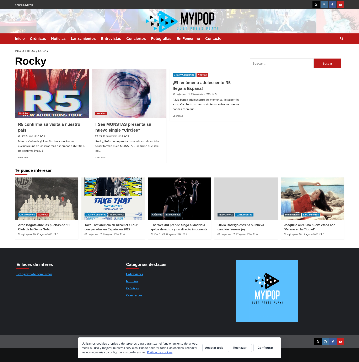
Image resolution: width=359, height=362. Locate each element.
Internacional (117, 214)
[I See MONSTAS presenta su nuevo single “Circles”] (129, 93)
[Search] (341, 38)
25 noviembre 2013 (200, 94)
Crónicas (38, 39)
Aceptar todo (214, 347)
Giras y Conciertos (184, 74)
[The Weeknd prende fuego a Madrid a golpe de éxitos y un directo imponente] (179, 198)
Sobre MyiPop (24, 4)
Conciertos (136, 39)
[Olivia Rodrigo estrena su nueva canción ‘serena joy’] (246, 198)
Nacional (43, 214)
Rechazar (240, 347)
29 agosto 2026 (111, 234)
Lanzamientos (83, 39)
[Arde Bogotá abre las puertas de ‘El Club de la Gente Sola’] (46, 198)
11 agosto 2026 (310, 234)
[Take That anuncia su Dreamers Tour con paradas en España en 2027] (113, 198)
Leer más (23, 157)
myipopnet (181, 94)
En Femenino (188, 39)
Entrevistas (111, 39)
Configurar (265, 347)
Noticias (58, 39)
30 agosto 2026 (44, 234)
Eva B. (157, 234)
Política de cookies (159, 352)
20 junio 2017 (32, 136)
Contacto (213, 39)
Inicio (20, 39)
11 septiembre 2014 (113, 136)
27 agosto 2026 (244, 234)
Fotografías (161, 39)
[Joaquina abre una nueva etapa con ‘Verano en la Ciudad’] (312, 198)
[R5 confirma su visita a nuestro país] (52, 93)
